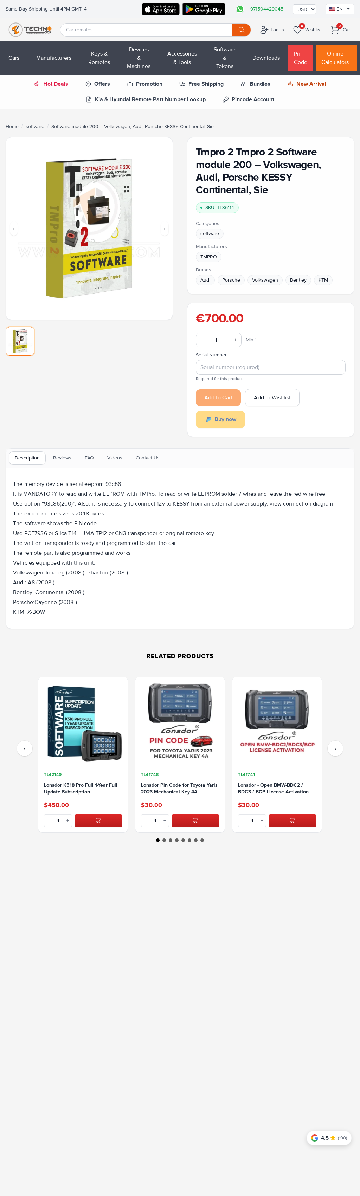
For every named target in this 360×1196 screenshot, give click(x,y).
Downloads (266, 58)
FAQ (89, 458)
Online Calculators (335, 58)
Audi (205, 280)
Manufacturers (53, 58)
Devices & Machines (138, 58)
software (35, 126)
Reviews (62, 458)
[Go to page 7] (196, 840)
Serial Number (211, 355)
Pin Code (300, 58)
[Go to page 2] (164, 840)
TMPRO (208, 257)
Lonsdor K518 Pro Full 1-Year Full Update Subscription (80, 788)
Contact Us (148, 458)
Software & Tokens (225, 58)
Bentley (298, 280)
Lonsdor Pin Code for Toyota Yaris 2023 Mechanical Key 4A (179, 788)
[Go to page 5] (183, 840)
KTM (323, 280)
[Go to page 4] (177, 840)
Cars (13, 58)
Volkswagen (265, 280)
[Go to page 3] (170, 840)
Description (27, 458)
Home (12, 126)
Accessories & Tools (182, 58)
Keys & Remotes (99, 58)
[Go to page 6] (189, 840)
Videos (114, 458)
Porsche (231, 280)
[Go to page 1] (158, 840)
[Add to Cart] (98, 820)
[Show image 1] (20, 341)
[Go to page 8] (202, 840)
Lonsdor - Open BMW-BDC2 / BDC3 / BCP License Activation (273, 788)
